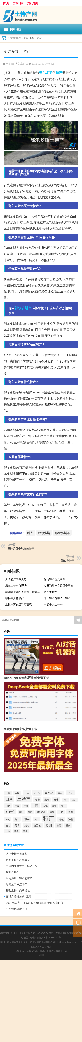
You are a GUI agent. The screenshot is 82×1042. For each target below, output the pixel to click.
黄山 (25, 831)
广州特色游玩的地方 (18, 909)
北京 (70, 793)
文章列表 (18, 3)
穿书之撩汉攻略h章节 (18, 896)
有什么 (10, 811)
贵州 (49, 825)
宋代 (46, 799)
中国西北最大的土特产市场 (22, 866)
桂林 (30, 811)
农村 (60, 793)
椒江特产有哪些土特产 (57, 598)
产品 (37, 793)
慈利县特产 (12, 872)
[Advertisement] (41, 1001)
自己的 (37, 825)
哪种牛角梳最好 (14, 598)
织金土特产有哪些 (16, 585)
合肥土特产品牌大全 (18, 860)
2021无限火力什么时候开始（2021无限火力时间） (36, 902)
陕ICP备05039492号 (50, 937)
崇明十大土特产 (53, 604)
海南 (8, 819)
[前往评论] (77, 923)
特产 (59, 72)
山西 (8, 805)
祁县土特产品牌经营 (18, 890)
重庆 (68, 825)
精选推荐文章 (71, 932)
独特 (70, 819)
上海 (8, 793)
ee (13, 63)
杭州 (21, 812)
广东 (17, 805)
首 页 (6, 3)
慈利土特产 (50, 592)
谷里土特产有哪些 (16, 853)
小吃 (65, 799)
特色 (61, 819)
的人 (8, 825)
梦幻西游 (41, 812)
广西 (35, 805)
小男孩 (41, 955)
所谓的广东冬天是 (16, 579)
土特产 (23, 799)
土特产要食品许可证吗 (18, 604)
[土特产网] (41, 15)
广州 (26, 805)
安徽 (37, 799)
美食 (17, 825)
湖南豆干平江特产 (16, 884)
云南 (26, 793)
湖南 (27, 819)
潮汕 (36, 819)
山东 (74, 799)
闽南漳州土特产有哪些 (19, 878)
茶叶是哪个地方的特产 (21, 548)
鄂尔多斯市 (23, 307)
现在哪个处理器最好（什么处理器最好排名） (23, 592)
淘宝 (16, 819)
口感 (9, 799)
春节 (63, 805)
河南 (70, 812)
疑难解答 (34, 937)
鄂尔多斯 (46, 72)
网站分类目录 (56, 932)
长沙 (8, 831)
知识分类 (32, 3)
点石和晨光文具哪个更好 (58, 585)
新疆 (54, 805)
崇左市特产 (67, 560)
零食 (16, 831)
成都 (45, 805)
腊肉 (26, 825)
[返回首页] (77, 913)
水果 (52, 812)
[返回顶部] (77, 932)
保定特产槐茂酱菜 (54, 579)
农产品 (49, 793)
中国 (17, 793)
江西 (61, 811)
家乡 (56, 799)
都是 (59, 825)
